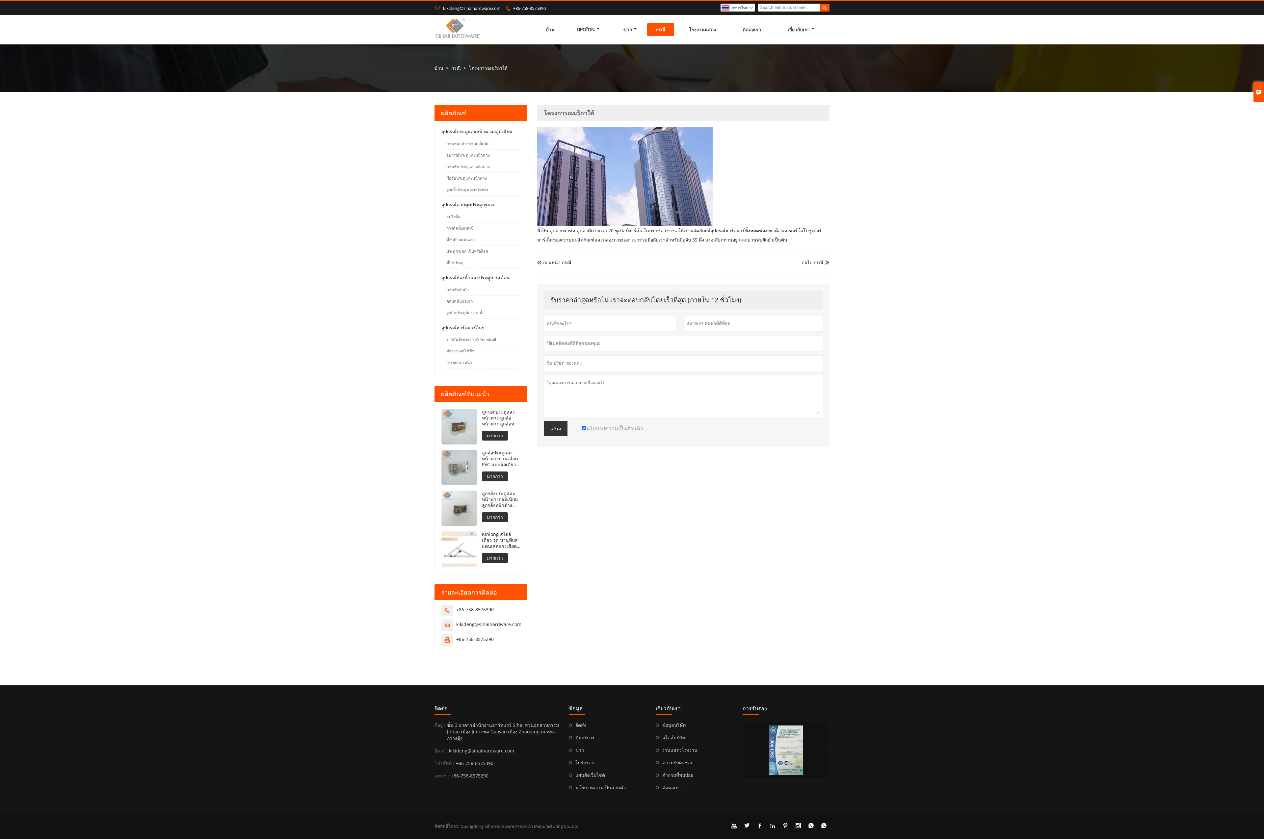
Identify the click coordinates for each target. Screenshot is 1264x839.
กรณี (660, 29)
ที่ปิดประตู (454, 263)
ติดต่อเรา (752, 29)
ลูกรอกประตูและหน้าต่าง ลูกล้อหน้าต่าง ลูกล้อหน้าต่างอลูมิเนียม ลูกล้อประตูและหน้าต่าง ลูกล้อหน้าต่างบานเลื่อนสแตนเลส (501, 418)
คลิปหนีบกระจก (459, 301)
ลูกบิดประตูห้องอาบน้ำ (465, 313)
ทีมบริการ (585, 737)
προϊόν (586, 29)
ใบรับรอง (584, 762)
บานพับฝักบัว (457, 289)
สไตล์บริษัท (673, 737)
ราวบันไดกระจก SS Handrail (471, 339)
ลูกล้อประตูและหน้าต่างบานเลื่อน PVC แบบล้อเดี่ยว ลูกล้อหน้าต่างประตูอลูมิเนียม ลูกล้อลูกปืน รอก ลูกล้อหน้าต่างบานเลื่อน (500, 459)
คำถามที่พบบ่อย (677, 775)
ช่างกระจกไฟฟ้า (460, 351)
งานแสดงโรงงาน (680, 750)
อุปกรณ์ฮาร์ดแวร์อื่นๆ (463, 327)
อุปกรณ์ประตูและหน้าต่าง (468, 155)
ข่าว (627, 29)
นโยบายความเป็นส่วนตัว (600, 787)
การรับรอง (755, 708)
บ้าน (550, 29)
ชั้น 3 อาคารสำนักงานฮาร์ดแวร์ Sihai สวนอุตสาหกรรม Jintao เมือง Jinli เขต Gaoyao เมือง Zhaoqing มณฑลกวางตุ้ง (503, 731)
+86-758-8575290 (475, 639)
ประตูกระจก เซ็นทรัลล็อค (467, 251)
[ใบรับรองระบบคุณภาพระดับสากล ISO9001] (786, 750)
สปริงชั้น (453, 216)
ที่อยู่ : (439, 725)
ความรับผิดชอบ (678, 762)
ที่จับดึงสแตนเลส (460, 239)
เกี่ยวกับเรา (799, 29)
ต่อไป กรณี (812, 262)
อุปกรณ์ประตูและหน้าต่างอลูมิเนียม (476, 131)
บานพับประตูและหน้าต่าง (468, 166)
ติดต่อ (441, 708)
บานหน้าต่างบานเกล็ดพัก (467, 143)
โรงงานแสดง (702, 29)
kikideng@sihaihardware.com (472, 8)
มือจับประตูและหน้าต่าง (466, 178)
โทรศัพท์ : (444, 763)
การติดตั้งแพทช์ (459, 228)
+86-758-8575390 (529, 8)
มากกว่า (495, 435)
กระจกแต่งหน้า (459, 362)
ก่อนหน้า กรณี (554, 262)
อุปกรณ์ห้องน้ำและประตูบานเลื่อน (475, 277)
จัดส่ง (580, 725)
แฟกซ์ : (441, 776)
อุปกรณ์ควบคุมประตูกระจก (468, 204)
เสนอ (555, 428)
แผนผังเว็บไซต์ (590, 775)
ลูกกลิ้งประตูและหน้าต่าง (467, 189)
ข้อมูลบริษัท (674, 725)
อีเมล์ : (440, 751)
